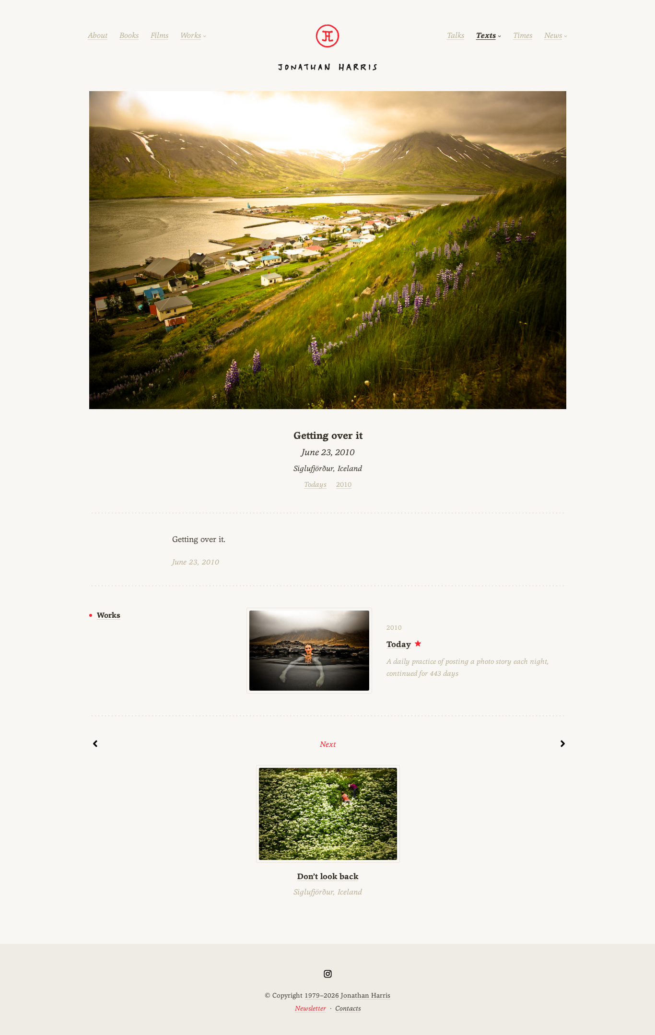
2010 (343, 484)
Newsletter (310, 1008)
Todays (315, 484)
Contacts (348, 1008)
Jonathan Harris (365, 995)
